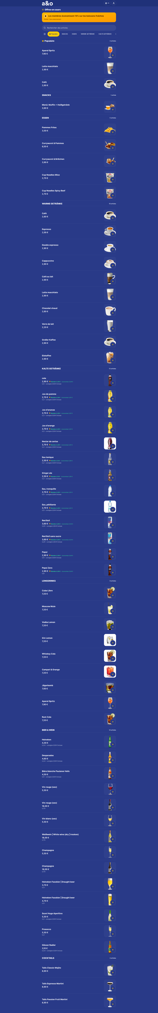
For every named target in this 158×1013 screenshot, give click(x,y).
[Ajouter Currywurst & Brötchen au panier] (112, 163)
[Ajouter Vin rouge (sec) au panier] (112, 791)
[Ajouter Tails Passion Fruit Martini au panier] (112, 1004)
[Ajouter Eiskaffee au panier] (112, 360)
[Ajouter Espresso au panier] (112, 233)
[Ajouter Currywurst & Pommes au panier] (112, 148)
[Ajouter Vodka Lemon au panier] (112, 626)
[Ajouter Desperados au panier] (112, 760)
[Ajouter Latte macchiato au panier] (112, 71)
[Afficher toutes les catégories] (44, 34)
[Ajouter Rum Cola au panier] (112, 721)
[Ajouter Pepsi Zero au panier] (112, 572)
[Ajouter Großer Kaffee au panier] (112, 344)
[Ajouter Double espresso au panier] (112, 249)
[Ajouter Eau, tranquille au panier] (112, 493)
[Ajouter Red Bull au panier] (112, 525)
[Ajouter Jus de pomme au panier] (112, 398)
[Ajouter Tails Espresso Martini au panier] (112, 988)
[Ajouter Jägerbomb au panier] (112, 690)
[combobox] (79, 28)
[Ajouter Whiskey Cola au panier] (112, 658)
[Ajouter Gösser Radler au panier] (112, 949)
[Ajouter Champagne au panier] (112, 855)
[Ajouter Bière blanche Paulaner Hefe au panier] (112, 775)
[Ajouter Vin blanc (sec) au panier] (112, 823)
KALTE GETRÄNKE (105, 34)
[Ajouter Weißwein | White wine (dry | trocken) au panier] (112, 839)
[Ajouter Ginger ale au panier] (112, 477)
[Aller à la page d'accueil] (48, 3)
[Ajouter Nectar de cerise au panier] (112, 446)
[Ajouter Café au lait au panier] (112, 281)
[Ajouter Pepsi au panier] (112, 556)
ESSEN (74, 34)
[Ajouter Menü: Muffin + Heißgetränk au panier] (112, 109)
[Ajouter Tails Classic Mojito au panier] (112, 972)
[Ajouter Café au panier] (112, 86)
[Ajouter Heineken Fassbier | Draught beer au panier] (112, 886)
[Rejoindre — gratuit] (113, 3)
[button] (79, 52)
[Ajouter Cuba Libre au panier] (112, 595)
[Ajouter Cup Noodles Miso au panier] (112, 179)
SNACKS (65, 34)
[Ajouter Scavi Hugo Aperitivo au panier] (112, 918)
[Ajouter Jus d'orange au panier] (112, 430)
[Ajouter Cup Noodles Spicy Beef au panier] (112, 195)
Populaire (54, 34)
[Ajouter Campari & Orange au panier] (112, 674)
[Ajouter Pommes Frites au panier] (112, 132)
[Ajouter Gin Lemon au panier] (112, 642)
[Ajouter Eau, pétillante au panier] (112, 509)
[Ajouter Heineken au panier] (112, 744)
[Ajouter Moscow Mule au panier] (112, 611)
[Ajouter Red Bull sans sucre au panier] (112, 541)
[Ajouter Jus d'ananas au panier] (112, 414)
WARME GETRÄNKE (87, 34)
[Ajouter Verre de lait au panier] (112, 328)
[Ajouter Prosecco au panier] (112, 934)
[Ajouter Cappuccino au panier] (112, 265)
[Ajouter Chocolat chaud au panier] (112, 312)
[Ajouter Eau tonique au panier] (112, 462)
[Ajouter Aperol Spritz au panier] (112, 55)
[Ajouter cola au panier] (112, 382)
